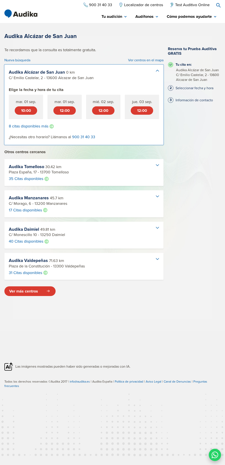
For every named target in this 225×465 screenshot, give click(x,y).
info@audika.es (80, 381)
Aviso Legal (153, 381)
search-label (218, 5)
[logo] (20, 13)
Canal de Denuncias (177, 381)
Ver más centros (23, 291)
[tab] (114, 17)
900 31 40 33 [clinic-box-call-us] (83, 137)
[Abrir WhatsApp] (215, 455)
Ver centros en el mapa (145, 60)
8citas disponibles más (28, 126)
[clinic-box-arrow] (154, 74)
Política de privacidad (129, 381)
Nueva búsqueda (17, 60)
